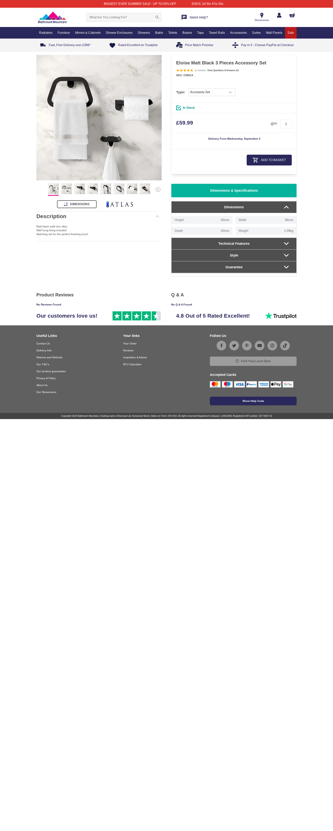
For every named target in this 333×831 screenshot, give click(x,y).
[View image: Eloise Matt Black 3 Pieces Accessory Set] (99, 117)
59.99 (184, 123)
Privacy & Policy (46, 378)
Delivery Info (44, 350)
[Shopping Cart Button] (292, 15)
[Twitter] (234, 345)
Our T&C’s (42, 364)
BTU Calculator (132, 364)
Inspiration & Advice (135, 357)
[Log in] (279, 15)
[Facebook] (221, 345)
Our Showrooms (46, 392)
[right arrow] (158, 189)
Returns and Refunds (49, 357)
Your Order (130, 343)
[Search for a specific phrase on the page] (157, 17)
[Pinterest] (247, 345)
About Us (42, 385)
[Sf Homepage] (52, 17)
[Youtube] (259, 345)
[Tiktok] (285, 345)
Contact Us (43, 343)
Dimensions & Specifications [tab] (234, 190)
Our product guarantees (51, 371)
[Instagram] (272, 345)
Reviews (128, 350)
